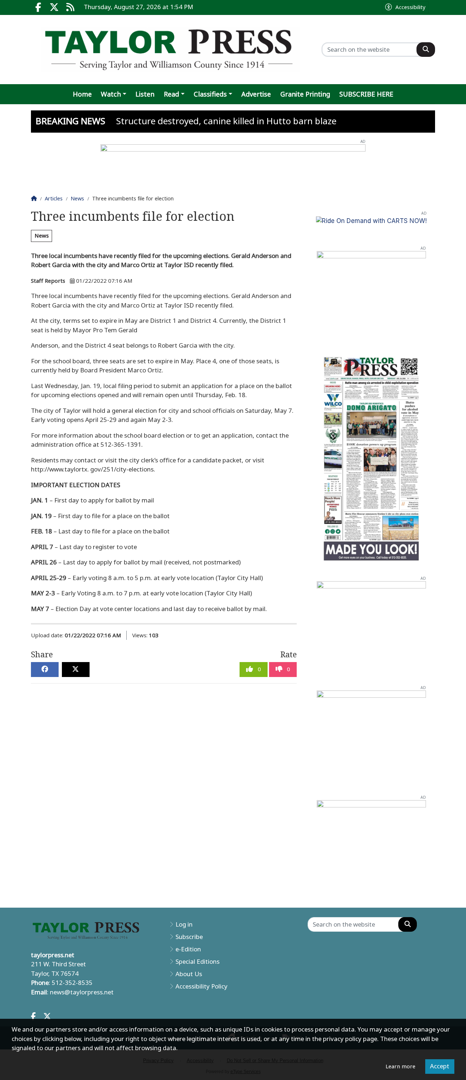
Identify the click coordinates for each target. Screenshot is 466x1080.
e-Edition (188, 949)
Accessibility (410, 7)
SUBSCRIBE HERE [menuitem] (366, 94)
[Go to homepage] (171, 49)
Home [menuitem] (82, 94)
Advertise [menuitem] (256, 94)
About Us (188, 974)
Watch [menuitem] (111, 94)
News (42, 236)
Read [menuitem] (171, 94)
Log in (184, 924)
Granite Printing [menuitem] (305, 94)
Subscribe (189, 937)
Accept (439, 1066)
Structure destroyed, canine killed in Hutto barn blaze (226, 121)
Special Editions (197, 961)
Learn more (400, 1066)
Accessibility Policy (201, 986)
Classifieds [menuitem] (210, 94)
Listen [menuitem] (144, 94)
